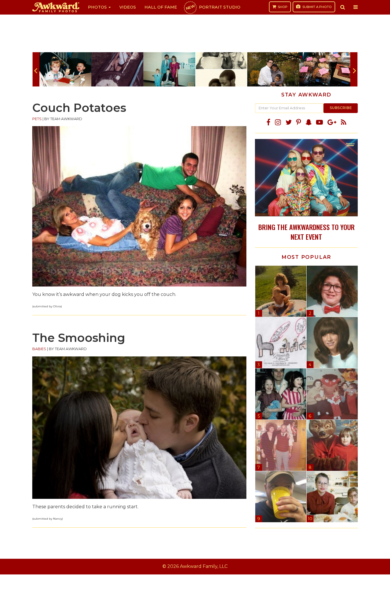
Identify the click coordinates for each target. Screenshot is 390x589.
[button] (342, 7)
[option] (65, 69)
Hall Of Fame (160, 7)
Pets (37, 119)
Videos (127, 7)
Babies (39, 349)
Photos (98, 7)
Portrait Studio (212, 7)
